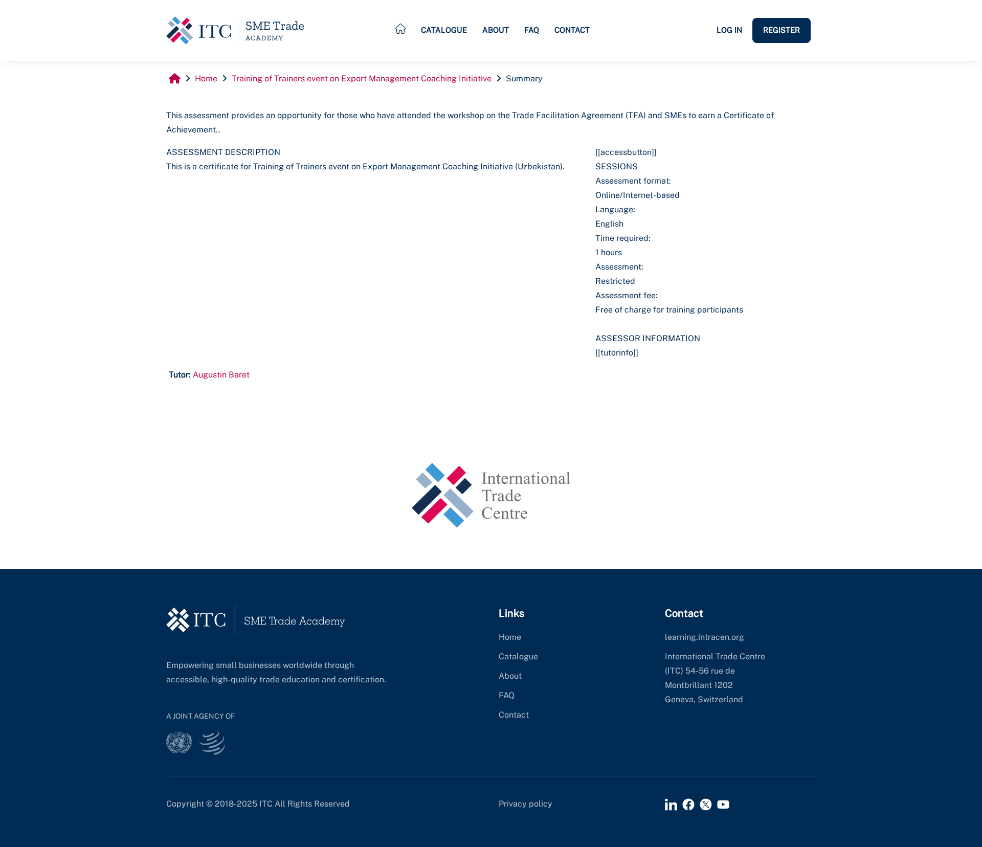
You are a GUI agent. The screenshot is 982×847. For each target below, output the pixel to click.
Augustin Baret (221, 375)
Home (510, 637)
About (495, 30)
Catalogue (444, 30)
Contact (572, 30)
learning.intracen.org (704, 637)
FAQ (531, 30)
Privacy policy (525, 804)
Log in (729, 30)
